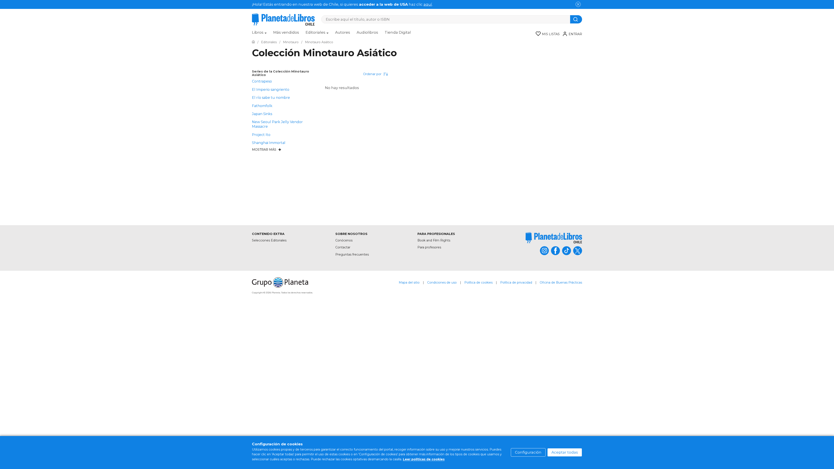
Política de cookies (478, 282)
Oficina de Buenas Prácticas (561, 282)
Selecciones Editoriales (269, 240)
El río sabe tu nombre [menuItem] (271, 98)
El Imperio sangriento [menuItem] (270, 90)
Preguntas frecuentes (352, 254)
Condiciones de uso (442, 282)
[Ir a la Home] (253, 42)
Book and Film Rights (433, 240)
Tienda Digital (398, 32)
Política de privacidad (516, 282)
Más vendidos (286, 32)
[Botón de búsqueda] (576, 19)
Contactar (342, 247)
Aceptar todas (564, 452)
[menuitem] (259, 34)
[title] (554, 237)
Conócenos (343, 240)
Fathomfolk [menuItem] (262, 106)
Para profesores (429, 247)
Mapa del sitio (409, 282)
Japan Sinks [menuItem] (262, 114)
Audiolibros (367, 32)
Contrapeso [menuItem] (262, 81)
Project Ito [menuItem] (261, 135)
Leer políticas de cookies (424, 459)
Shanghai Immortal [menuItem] (268, 143)
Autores (342, 32)
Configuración (528, 452)
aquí (428, 4)
